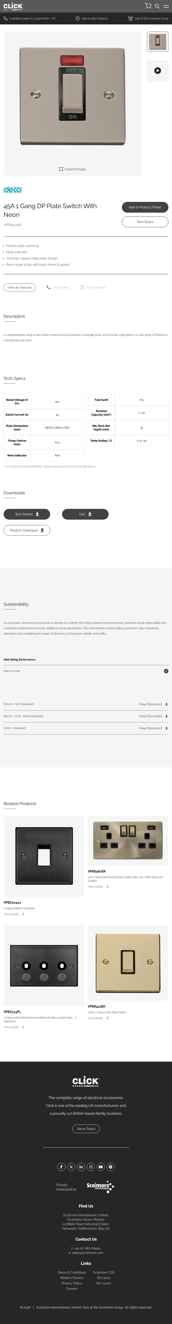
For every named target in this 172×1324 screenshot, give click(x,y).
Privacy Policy (72, 1283)
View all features (19, 287)
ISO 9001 (103, 1278)
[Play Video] (157, 71)
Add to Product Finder (145, 207)
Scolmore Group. (111, 1307)
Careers (71, 1288)
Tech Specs (145, 222)
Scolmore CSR (103, 1272)
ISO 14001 (104, 1283)
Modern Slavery (71, 1278)
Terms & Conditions (72, 1272)
